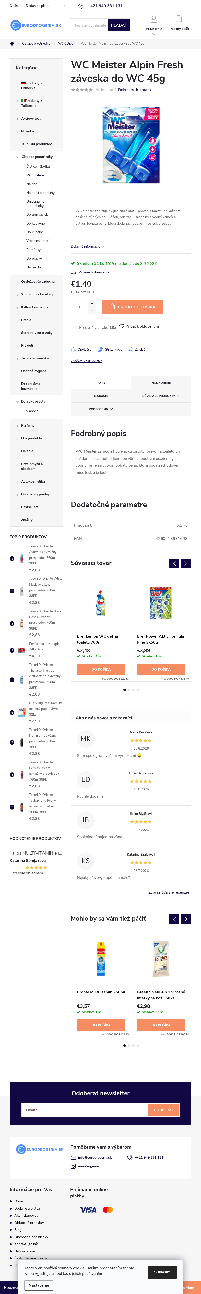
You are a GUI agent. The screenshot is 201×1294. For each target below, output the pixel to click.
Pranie (26, 320)
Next (186, 563)
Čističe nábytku (38, 166)
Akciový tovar (32, 118)
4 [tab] (138, 690)
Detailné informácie (85, 246)
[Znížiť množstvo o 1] (92, 310)
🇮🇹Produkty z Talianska (31, 103)
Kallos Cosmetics (34, 307)
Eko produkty (31, 438)
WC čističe (35, 175)
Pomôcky (33, 249)
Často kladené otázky (30, 1258)
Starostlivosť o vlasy (37, 294)
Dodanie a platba (38, 6)
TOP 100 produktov (36, 144)
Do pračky (34, 258)
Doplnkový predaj (35, 494)
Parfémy (27, 425)
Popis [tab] (101, 383)
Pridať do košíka (136, 307)
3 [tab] (133, 690)
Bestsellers (29, 507)
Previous (174, 563)
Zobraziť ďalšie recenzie (168, 892)
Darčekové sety (33, 401)
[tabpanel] (101, 629)
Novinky (27, 131)
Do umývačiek (37, 214)
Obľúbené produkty (29, 1222)
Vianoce (32, 411)
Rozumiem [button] (185, 1288)
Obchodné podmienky (31, 1237)
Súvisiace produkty (158, 396)
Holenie (27, 451)
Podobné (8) (98, 409)
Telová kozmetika (35, 358)
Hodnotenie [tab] (161, 383)
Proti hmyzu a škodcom (32, 466)
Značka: (86, 361)
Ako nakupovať (26, 1215)
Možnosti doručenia (93, 272)
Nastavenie (39, 1285)
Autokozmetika (33, 481)
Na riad (31, 184)
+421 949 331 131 (149, 1157)
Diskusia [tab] (101, 396)
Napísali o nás (25, 1251)
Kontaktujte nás (26, 1244)
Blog (17, 1229)
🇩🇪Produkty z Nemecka (31, 85)
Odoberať (163, 1110)
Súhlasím (162, 1272)
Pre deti (27, 345)
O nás (14, 6)
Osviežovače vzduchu (38, 281)
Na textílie (33, 267)
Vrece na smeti (37, 241)
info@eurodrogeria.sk (95, 1157)
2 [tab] (129, 690)
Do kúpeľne (35, 232)
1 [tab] (124, 690)
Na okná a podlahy (40, 192)
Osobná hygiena (34, 371)
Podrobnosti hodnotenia (135, 90)
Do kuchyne (35, 223)
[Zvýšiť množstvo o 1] (92, 303)
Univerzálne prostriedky (35, 203)
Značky (26, 520)
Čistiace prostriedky (37, 157)
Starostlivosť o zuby (36, 332)
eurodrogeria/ (88, 1166)
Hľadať (119, 25)
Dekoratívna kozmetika (30, 386)
